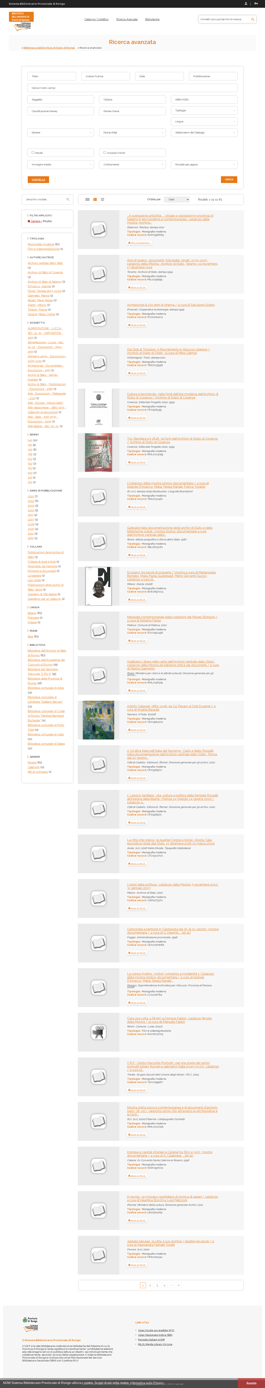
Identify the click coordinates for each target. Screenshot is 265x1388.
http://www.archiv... (140, 242)
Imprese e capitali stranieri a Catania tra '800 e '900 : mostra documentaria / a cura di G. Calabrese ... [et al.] (169, 1153)
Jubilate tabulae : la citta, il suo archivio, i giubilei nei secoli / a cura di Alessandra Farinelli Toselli (170, 1243)
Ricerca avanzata (127, 19)
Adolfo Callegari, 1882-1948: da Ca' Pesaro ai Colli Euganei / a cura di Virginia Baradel (171, 708)
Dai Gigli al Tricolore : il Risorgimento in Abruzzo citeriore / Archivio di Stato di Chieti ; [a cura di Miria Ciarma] (168, 351)
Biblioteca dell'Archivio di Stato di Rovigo (49, 47)
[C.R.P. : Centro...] (85, 1064)
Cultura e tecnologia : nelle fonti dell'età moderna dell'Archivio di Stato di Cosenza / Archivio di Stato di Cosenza (172, 395)
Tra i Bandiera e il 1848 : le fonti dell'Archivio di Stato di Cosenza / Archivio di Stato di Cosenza (172, 440)
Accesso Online (115, 152)
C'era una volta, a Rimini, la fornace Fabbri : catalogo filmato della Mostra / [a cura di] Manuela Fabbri (169, 1020)
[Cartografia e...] (85, 931)
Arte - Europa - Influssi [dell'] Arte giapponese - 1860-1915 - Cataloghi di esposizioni (47, 407)
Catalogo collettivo (96, 19)
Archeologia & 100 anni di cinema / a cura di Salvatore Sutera (171, 305)
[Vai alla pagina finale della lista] (179, 1285)
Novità (38, 152)
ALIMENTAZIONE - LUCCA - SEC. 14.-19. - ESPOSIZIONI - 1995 (45, 333)
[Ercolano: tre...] (91, 585)
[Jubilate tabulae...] (85, 1243)
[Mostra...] (85, 1109)
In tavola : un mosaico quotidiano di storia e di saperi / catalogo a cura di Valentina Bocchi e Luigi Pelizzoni (172, 1198)
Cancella (38, 179)
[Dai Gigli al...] (85, 351)
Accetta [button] (251, 1383)
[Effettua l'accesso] (245, 4)
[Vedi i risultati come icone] (87, 199)
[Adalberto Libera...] (85, 663)
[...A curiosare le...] (85, 217)
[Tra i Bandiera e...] (91, 452)
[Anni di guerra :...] (85, 262)
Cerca (229, 179)
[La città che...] (85, 841)
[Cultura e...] (91, 407)
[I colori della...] (85, 886)
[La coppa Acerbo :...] (85, 975)
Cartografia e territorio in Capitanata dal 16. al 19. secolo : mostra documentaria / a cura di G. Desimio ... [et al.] (173, 931)
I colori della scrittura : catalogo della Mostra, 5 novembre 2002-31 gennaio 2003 (173, 886)
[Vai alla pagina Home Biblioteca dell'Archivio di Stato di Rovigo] (21, 21)
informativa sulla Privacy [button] (147, 1383)
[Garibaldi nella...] (85, 529)
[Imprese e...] (85, 1154)
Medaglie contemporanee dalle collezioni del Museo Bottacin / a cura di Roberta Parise (172, 618)
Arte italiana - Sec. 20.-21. (43, 426)
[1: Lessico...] (85, 797)
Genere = (36, 221)
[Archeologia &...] (85, 306)
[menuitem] (96, 19)
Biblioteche (152, 19)
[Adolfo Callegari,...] (93, 719)
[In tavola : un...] (85, 1198)
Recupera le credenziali (255, 4)
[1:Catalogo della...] (85, 485)
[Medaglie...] (85, 618)
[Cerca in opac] (252, 19)
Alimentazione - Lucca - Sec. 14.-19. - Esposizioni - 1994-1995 (46, 347)
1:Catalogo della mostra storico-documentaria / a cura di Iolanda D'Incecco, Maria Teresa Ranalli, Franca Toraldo (168, 485)
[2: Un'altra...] (85, 752)
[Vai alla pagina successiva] (172, 1285)
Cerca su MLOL (138, 287)
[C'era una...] (85, 1020)
